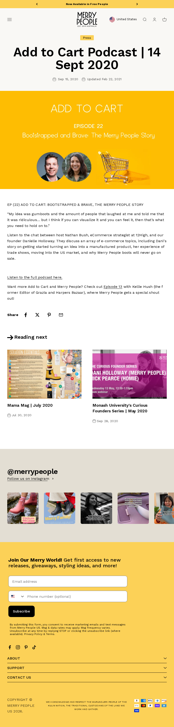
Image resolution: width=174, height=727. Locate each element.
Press (87, 38)
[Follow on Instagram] (17, 647)
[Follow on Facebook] (9, 647)
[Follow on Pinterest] (26, 647)
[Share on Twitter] (37, 314)
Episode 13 (113, 286)
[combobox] (17, 596)
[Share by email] (60, 314)
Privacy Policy (33, 634)
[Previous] (37, 4)
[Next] (137, 4)
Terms (50, 634)
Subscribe (21, 611)
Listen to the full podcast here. (34, 277)
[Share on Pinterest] (49, 314)
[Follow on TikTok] (34, 647)
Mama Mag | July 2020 (29, 405)
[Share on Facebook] (25, 314)
